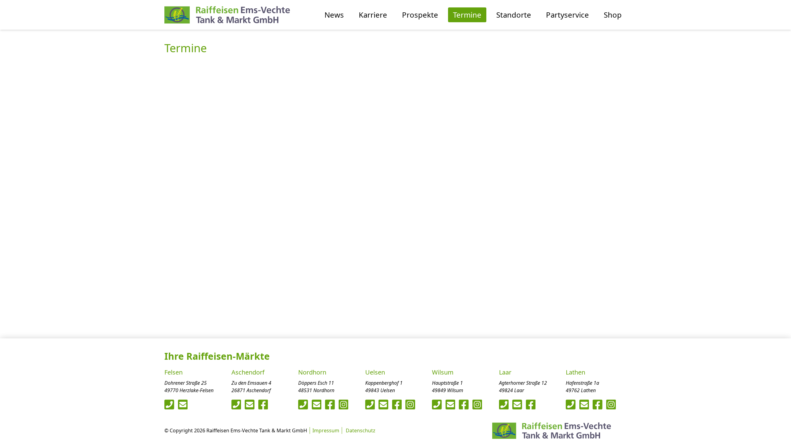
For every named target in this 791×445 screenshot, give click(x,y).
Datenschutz (360, 430)
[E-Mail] (183, 404)
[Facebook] (263, 404)
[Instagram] (344, 404)
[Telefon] (169, 404)
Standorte (513, 15)
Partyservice (567, 15)
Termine (467, 15)
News (334, 15)
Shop (613, 15)
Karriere (373, 15)
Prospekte (420, 15)
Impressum (325, 430)
